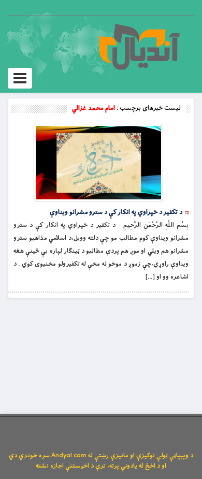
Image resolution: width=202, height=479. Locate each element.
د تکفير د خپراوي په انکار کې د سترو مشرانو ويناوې (116, 212)
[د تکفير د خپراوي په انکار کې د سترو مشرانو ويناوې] (98, 162)
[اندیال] (139, 46)
